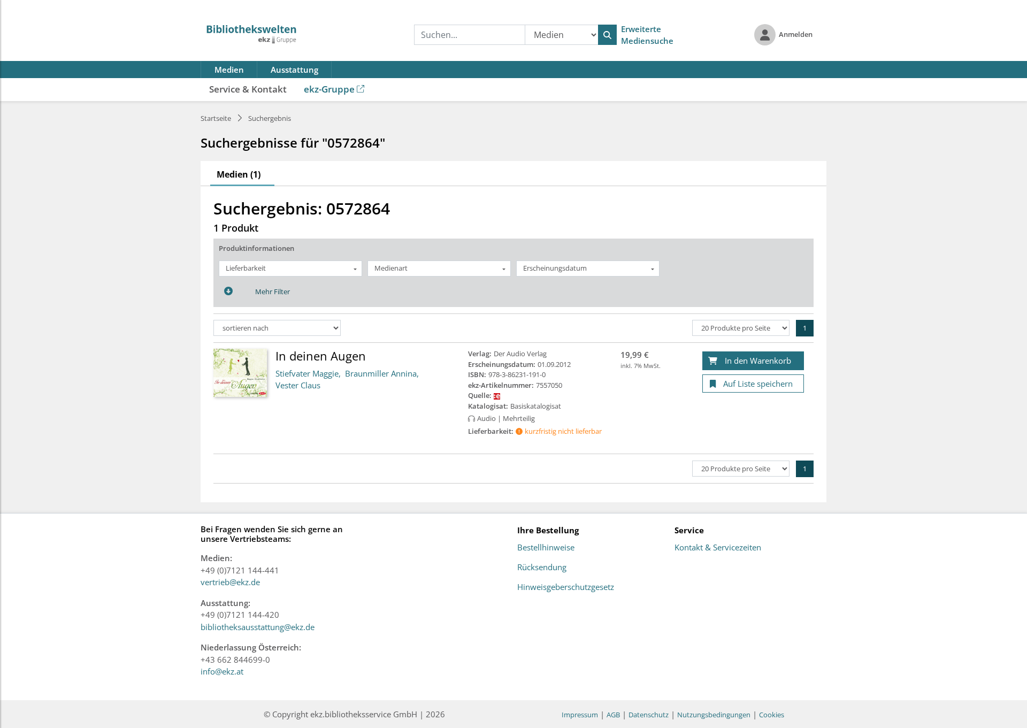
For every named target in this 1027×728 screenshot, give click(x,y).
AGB (613, 714)
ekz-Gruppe (329, 89)
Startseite (216, 118)
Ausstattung (294, 69)
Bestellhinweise (545, 547)
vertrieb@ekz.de (230, 582)
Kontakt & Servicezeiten (718, 547)
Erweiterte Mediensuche (647, 35)
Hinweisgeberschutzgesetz (565, 587)
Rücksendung (541, 567)
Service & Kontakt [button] (248, 89)
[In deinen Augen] (240, 372)
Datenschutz (649, 714)
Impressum (580, 714)
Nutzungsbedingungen (713, 714)
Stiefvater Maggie (307, 373)
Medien (229, 69)
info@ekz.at (222, 671)
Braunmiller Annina (381, 373)
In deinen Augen (320, 356)
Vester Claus (297, 385)
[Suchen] (607, 35)
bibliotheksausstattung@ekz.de (258, 627)
